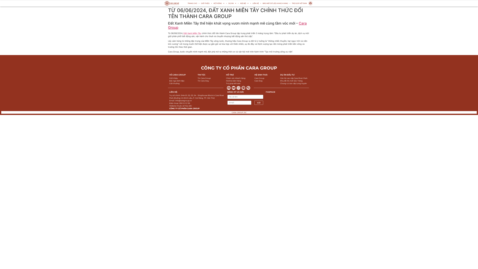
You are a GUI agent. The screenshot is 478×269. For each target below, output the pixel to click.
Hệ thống (217, 3)
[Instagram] (238, 88)
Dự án (231, 3)
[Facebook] (229, 88)
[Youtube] (233, 88)
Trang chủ (192, 3)
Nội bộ (243, 3)
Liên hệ (256, 3)
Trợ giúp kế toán (299, 3)
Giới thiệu (205, 3)
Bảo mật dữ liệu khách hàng (275, 3)
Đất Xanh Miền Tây (192, 33)
